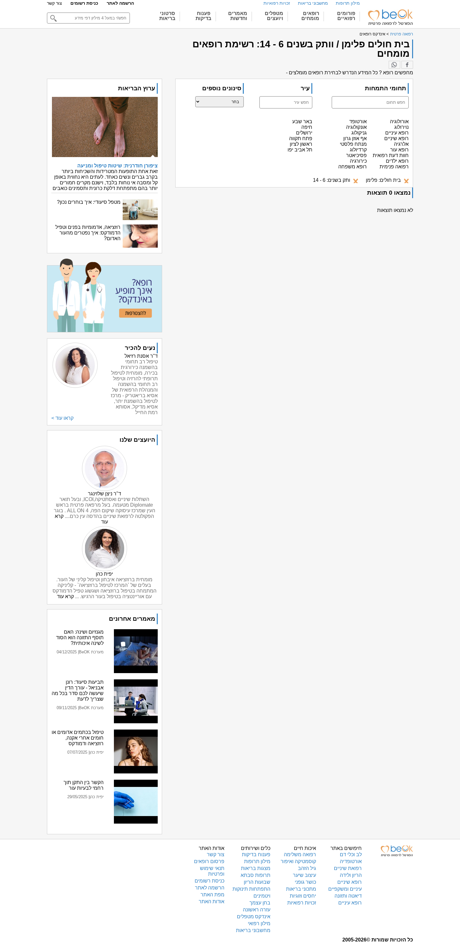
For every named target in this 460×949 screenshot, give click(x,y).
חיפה (306, 127)
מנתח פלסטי (353, 144)
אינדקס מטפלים (253, 916)
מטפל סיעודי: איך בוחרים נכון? (88, 202)
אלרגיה (401, 144)
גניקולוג (359, 132)
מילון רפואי (259, 923)
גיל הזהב (307, 868)
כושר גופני (305, 882)
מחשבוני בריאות (313, 3)
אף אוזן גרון (355, 138)
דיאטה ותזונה (348, 896)
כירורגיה (358, 161)
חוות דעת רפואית (391, 155)
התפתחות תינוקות (251, 889)
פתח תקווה (300, 138)
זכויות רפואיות (276, 3)
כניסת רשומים (84, 3)
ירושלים (304, 132)
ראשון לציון (301, 144)
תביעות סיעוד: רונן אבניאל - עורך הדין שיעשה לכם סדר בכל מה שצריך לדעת (78, 690)
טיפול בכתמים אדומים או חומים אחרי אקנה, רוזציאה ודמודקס (78, 738)
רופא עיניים (397, 132)
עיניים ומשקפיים (345, 889)
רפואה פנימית (394, 166)
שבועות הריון (257, 882)
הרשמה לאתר (120, 3)
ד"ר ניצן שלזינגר (104, 493)
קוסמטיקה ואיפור (298, 861)
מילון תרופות (348, 3)
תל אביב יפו (300, 149)
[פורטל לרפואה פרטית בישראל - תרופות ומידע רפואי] (390, 17)
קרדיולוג (358, 149)
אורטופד (358, 121)
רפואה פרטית (401, 34)
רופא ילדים (397, 161)
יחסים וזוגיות (303, 896)
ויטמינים (261, 896)
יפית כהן (104, 574)
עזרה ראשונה (256, 909)
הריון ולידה (351, 875)
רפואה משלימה (300, 854)
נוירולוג (401, 127)
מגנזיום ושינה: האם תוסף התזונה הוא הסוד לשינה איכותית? (80, 637)
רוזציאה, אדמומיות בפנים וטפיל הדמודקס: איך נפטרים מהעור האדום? (87, 232)
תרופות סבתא (255, 875)
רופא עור (399, 149)
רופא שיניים (396, 138)
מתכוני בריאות (301, 889)
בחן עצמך (259, 902)
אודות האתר (211, 901)
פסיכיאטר (356, 155)
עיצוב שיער (304, 875)
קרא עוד (65, 596)
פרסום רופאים (209, 861)
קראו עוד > (62, 418)
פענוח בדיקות (256, 854)
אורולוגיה (399, 121)
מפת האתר (212, 894)
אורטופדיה (351, 861)
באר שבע (302, 121)
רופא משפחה (352, 166)
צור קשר (54, 3)
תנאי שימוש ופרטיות (212, 871)
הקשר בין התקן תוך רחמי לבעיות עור (84, 785)
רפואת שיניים (348, 868)
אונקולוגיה (356, 127)
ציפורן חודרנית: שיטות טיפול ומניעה (117, 165)
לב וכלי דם (351, 854)
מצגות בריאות (255, 868)
